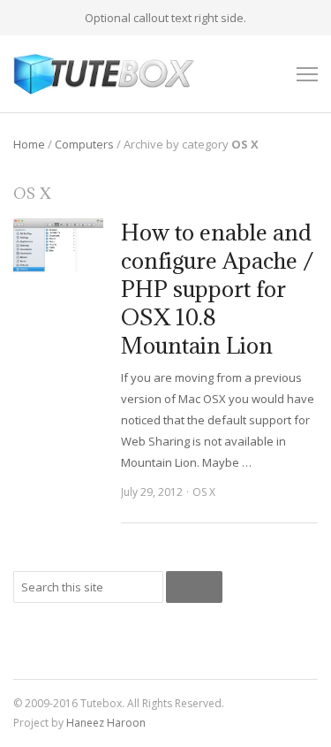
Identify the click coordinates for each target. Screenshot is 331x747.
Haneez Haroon (106, 722)
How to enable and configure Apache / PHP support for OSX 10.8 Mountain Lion (217, 288)
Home (29, 144)
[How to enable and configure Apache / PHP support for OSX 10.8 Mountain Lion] (58, 244)
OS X (203, 491)
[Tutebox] (104, 74)
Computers (84, 144)
